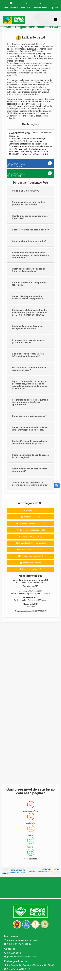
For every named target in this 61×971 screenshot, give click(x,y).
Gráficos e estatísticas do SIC (31, 549)
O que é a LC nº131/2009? (25, 191)
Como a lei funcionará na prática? (29, 241)
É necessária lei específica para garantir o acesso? (28, 341)
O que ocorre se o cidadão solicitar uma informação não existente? (30, 428)
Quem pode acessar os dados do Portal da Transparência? (28, 270)
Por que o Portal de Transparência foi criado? (29, 283)
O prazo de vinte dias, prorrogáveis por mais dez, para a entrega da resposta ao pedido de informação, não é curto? (30, 385)
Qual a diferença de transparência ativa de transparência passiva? (29, 442)
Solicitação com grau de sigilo (31, 536)
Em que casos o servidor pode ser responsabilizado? (29, 368)
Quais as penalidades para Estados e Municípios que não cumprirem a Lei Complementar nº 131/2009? (29, 312)
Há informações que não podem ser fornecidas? (30, 217)
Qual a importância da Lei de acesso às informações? (30, 456)
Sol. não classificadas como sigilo (31, 543)
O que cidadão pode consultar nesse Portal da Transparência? (28, 297)
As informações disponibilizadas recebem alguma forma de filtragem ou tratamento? (30, 255)
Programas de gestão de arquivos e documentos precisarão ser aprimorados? (30, 402)
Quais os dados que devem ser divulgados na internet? (27, 327)
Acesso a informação (32, 563)
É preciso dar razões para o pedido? (30, 229)
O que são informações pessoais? (29, 416)
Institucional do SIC (31, 517)
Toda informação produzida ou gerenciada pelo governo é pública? (30, 483)
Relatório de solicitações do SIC (31, 530)
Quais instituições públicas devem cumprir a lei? (29, 469)
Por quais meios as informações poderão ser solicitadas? (28, 203)
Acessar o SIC (31, 510)
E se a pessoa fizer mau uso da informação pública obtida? (28, 355)
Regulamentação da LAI (31, 569)
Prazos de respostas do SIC (31, 556)
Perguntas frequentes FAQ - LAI (31, 523)
